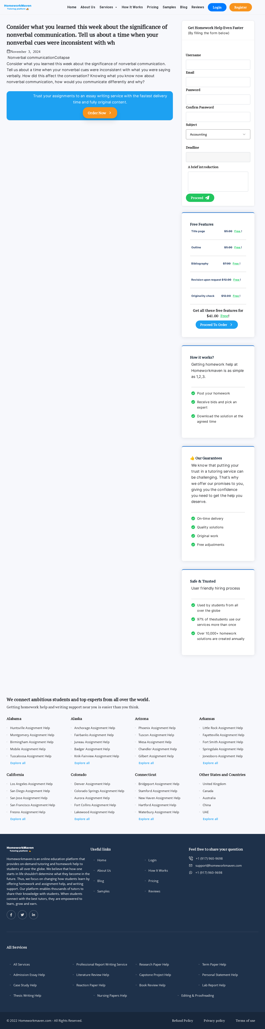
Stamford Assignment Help (158, 791)
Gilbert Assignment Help (156, 756)
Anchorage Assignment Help (94, 728)
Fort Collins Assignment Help (95, 805)
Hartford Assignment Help (157, 805)
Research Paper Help (154, 964)
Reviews (198, 7)
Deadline (192, 147)
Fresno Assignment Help (27, 812)
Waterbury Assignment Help (159, 812)
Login (152, 860)
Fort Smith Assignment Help (223, 742)
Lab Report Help (213, 985)
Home (71, 7)
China (207, 805)
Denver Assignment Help (92, 784)
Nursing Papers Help (112, 995)
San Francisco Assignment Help (32, 805)
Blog (183, 7)
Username (193, 55)
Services (106, 7)
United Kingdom (214, 784)
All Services (21, 964)
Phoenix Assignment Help (157, 728)
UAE (206, 812)
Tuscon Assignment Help (156, 735)
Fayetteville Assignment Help (223, 735)
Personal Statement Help (220, 975)
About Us (88, 7)
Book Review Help (152, 985)
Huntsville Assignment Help (30, 728)
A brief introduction (203, 167)
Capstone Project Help (155, 975)
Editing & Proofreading (197, 995)
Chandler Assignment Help (158, 749)
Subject (191, 124)
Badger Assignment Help (92, 749)
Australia (209, 798)
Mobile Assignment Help (28, 749)
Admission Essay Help (29, 975)
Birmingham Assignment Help (31, 742)
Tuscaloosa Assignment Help (30, 756)
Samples (169, 7)
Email (190, 72)
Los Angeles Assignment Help (31, 784)
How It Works (132, 7)
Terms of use (245, 1020)
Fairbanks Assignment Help (94, 735)
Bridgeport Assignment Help (159, 784)
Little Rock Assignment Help (223, 728)
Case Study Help (25, 985)
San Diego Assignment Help (30, 791)
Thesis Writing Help (27, 995)
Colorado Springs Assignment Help (99, 791)
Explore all (17, 763)
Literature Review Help (92, 975)
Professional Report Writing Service (101, 964)
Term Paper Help (214, 964)
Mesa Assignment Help (155, 742)
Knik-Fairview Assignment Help (96, 756)
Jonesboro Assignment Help (223, 756)
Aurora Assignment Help (92, 798)
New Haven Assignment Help (159, 798)
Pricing (152, 7)
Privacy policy (214, 1020)
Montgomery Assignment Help (32, 735)
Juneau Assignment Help (92, 742)
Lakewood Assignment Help (94, 812)
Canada (208, 791)
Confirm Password (200, 107)
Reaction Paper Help (90, 985)
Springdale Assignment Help (223, 749)
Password (193, 89)
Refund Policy (182, 1020)
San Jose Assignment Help (28, 798)
